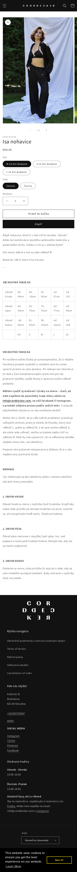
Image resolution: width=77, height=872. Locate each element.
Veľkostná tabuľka (17, 665)
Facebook (13, 750)
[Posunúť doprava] (46, 130)
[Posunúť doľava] (31, 130)
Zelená (10, 186)
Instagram (13, 736)
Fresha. (11, 806)
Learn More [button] (13, 866)
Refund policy (15, 657)
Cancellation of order (19, 673)
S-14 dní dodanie (47, 164)
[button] (4, 6)
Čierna (28, 186)
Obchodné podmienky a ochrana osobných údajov (36, 640)
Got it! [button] (59, 860)
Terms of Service (16, 648)
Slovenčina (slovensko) (37, 840)
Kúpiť (38, 224)
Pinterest (12, 745)
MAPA (10, 721)
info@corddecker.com (17, 400)
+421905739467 (16, 713)
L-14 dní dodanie (16, 172)
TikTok (11, 740)
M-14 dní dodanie (16, 164)
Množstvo (7, 193)
